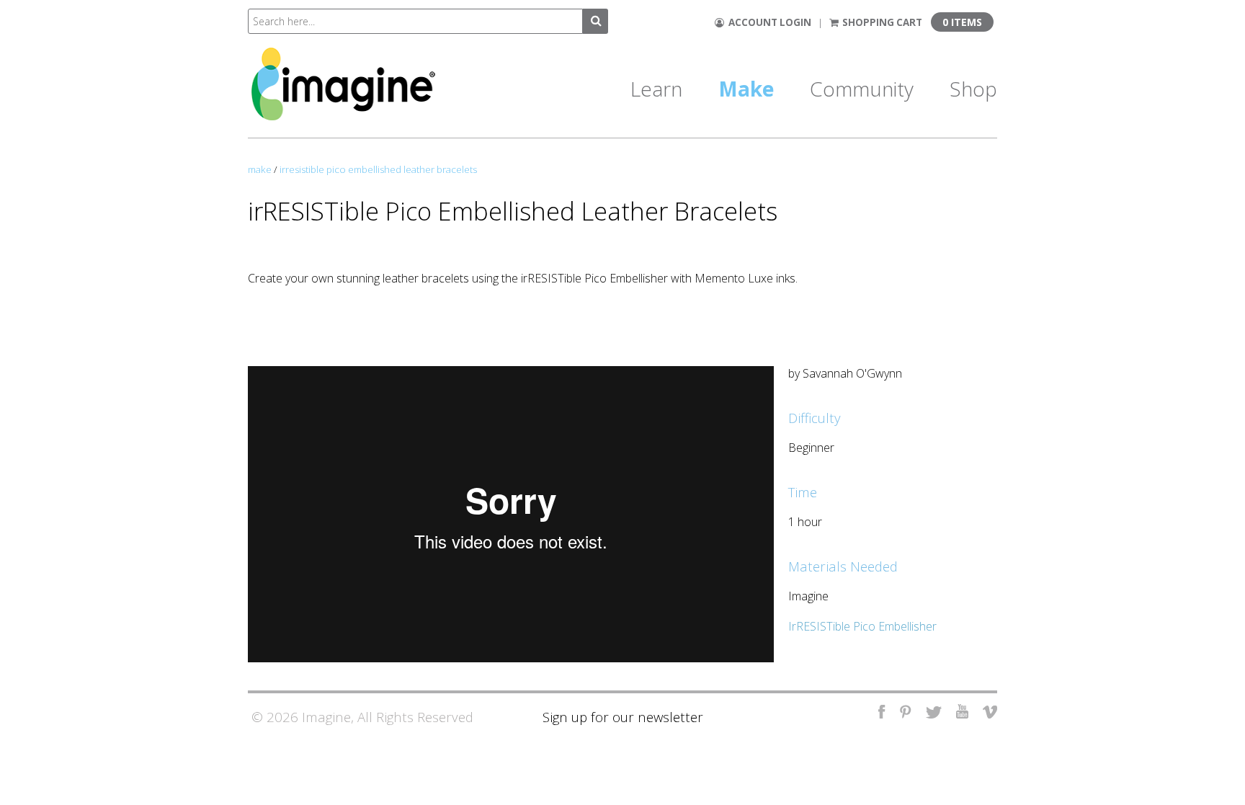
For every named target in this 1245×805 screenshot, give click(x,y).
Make (746, 88)
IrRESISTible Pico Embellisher (864, 626)
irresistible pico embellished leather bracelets (378, 169)
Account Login (767, 22)
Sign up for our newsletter (623, 717)
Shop (973, 88)
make (260, 169)
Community (862, 88)
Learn (656, 88)
